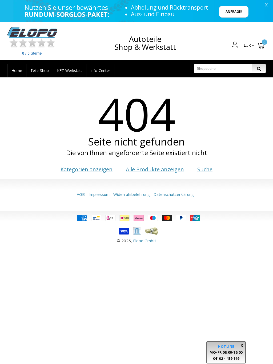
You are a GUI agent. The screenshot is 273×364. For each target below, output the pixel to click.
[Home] (32, 32)
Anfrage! (234, 11)
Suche (204, 169)
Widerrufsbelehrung (131, 194)
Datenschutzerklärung (174, 194)
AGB (81, 194)
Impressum (99, 194)
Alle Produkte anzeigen (155, 169)
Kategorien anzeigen (87, 169)
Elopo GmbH (144, 240)
